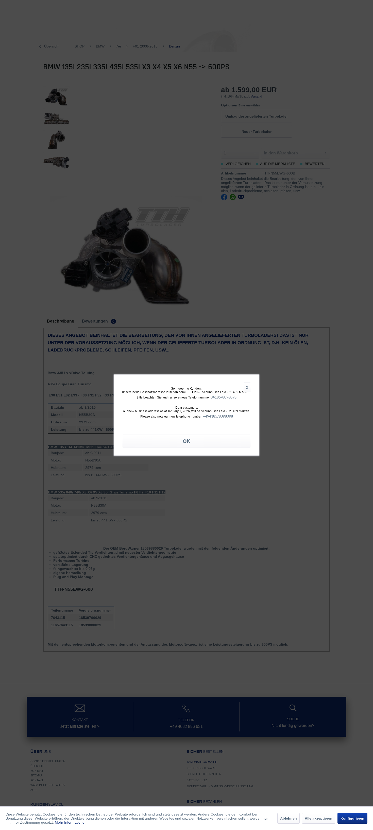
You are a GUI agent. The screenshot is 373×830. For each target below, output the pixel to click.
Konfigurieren (352, 818)
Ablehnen (288, 818)
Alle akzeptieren (318, 818)
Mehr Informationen (71, 822)
